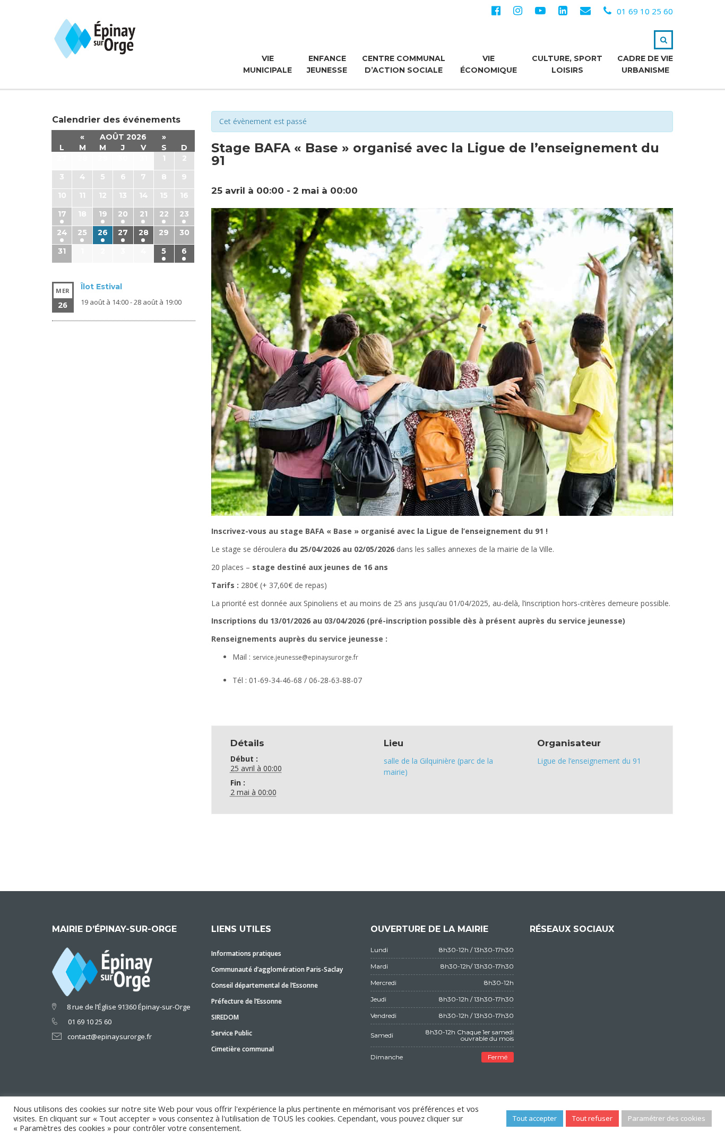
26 (103, 232)
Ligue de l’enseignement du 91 (589, 761)
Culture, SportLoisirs (567, 64)
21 (144, 214)
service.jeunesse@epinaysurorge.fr (305, 657)
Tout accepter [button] (535, 1118)
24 (62, 232)
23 (184, 214)
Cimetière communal (242, 1048)
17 (62, 214)
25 (82, 232)
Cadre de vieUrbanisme (645, 64)
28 (144, 232)
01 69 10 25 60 (645, 11)
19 (103, 214)
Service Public (231, 1033)
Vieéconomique (488, 64)
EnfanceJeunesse (327, 64)
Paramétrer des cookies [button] (666, 1118)
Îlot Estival (101, 286)
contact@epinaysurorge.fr (109, 1036)
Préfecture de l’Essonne (246, 1001)
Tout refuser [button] (592, 1118)
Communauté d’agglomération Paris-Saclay (277, 969)
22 (164, 214)
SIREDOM (225, 1017)
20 (123, 214)
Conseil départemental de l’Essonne (264, 985)
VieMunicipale (267, 64)
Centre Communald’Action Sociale (403, 64)
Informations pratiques (246, 953)
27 (123, 232)
